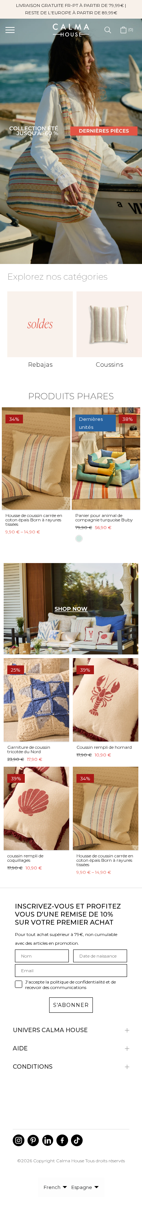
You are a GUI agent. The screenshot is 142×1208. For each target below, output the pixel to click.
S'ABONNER (71, 1005)
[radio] (79, 539)
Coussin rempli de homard (104, 747)
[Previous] (8, 458)
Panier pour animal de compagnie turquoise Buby (104, 517)
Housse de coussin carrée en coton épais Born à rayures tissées (33, 520)
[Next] (133, 458)
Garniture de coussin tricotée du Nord (28, 749)
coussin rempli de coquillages (25, 858)
